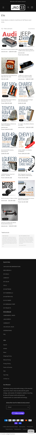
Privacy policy (30, 426)
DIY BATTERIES (7, 289)
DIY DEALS (6, 274)
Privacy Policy (7, 363)
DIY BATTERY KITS (8, 296)
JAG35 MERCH (7, 319)
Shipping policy (17, 429)
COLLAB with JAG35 (8, 326)
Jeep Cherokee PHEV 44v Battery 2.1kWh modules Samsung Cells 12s (26, 50)
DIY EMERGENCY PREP (9, 304)
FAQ (4, 334)
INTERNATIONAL (7, 330)
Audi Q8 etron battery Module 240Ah (9, 49)
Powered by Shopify (13, 426)
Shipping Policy (7, 356)
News (4, 352)
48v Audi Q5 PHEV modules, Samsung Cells (7, 150)
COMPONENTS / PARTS (9, 315)
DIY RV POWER (7, 300)
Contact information (27, 429)
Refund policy (22, 426)
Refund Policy (7, 360)
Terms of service (9, 429)
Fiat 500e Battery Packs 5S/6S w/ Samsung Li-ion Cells (8, 100)
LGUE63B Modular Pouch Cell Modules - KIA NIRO (7, 175)
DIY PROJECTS (7, 308)
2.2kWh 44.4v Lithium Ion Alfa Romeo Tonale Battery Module (25, 76)
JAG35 (7, 426)
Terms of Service (7, 367)
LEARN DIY (6, 278)
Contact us (6, 378)
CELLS (5, 285)
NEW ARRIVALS (7, 270)
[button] (3, 7)
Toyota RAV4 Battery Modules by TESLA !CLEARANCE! (8, 124)
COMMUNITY (6, 323)
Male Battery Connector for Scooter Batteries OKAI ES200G (26, 199)
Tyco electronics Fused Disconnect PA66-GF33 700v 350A (9, 76)
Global (5, 348)
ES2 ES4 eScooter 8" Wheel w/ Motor (9, 198)
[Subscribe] (28, 407)
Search (5, 344)
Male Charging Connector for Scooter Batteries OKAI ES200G (25, 175)
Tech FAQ (5, 375)
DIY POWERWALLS (8, 293)
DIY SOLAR (6, 281)
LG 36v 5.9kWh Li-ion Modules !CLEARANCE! (25, 150)
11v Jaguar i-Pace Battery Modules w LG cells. (26, 124)
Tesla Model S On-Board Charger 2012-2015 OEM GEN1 (25, 100)
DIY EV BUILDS (7, 311)
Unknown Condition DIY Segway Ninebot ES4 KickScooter (8, 223)
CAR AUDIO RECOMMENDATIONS (11, 266)
